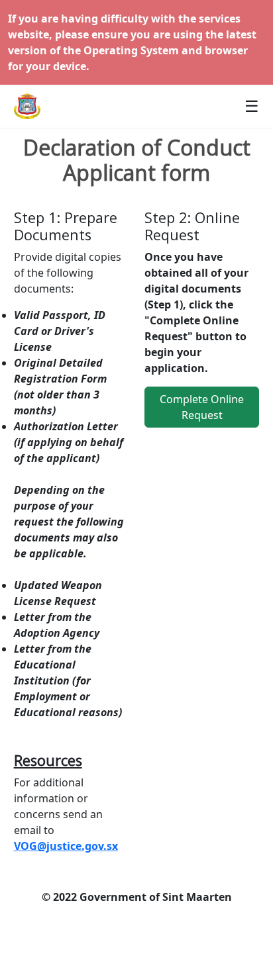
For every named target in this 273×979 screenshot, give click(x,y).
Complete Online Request (202, 407)
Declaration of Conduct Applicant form (136, 160)
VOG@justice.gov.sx (66, 846)
